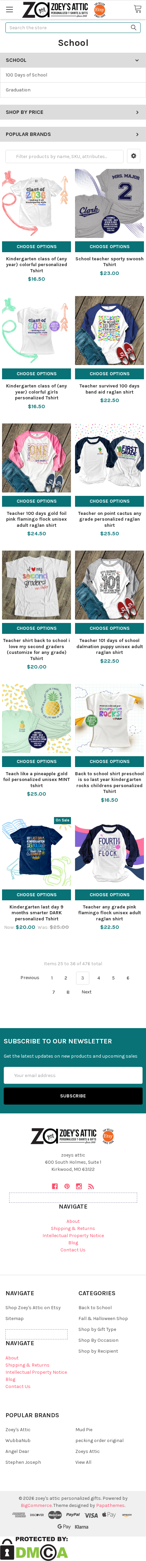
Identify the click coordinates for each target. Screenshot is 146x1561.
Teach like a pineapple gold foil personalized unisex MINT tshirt (36, 779)
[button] (133, 156)
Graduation (18, 90)
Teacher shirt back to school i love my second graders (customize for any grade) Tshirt (36, 649)
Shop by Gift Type (97, 1329)
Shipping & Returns (73, 1228)
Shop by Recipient (98, 1351)
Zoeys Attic (87, 1451)
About (73, 1221)
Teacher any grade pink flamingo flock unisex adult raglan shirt (109, 913)
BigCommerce (36, 1505)
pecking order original (99, 1440)
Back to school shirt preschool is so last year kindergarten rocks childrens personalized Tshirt (109, 783)
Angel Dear (17, 1451)
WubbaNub (18, 1440)
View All (83, 1462)
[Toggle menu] (9, 9)
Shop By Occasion (98, 1340)
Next (87, 992)
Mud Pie (83, 1430)
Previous (29, 978)
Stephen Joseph (23, 1462)
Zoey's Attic (18, 1430)
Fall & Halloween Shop (103, 1318)
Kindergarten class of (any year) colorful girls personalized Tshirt (36, 392)
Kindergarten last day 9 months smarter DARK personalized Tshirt (36, 913)
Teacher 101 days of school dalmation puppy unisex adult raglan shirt (109, 646)
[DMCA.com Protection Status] (34, 1548)
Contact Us (73, 1250)
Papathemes (110, 1505)
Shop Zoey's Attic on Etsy (33, 1308)
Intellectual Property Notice (73, 1235)
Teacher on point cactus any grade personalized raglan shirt (109, 519)
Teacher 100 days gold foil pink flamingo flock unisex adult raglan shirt (36, 519)
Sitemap (14, 1318)
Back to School (95, 1308)
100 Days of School (26, 75)
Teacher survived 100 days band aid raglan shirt (109, 389)
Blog (73, 1243)
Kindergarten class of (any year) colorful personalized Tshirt (36, 265)
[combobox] (73, 27)
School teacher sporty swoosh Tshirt (109, 262)
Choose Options (37, 246)
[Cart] (139, 9)
